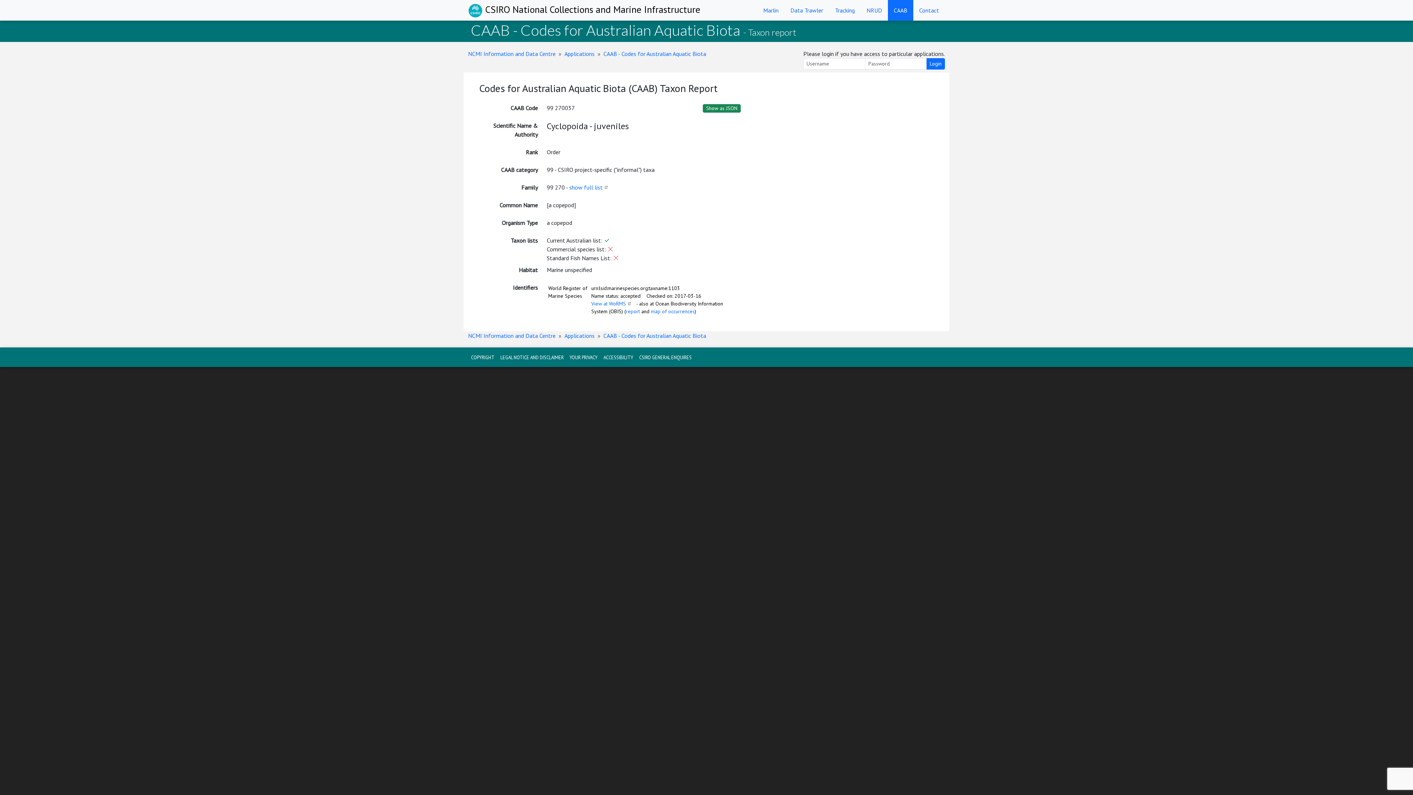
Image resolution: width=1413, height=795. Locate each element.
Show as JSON (721, 108)
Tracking (845, 10)
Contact (929, 10)
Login (936, 63)
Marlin (771, 10)
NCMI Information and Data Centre (512, 53)
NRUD (874, 10)
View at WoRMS (608, 303)
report (633, 311)
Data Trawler (806, 10)
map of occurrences (673, 311)
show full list (586, 187)
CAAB (900, 10)
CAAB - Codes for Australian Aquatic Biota (654, 53)
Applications (579, 53)
